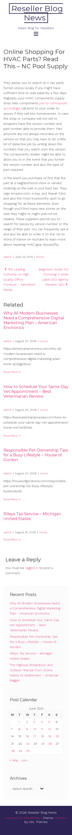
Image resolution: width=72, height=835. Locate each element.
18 (42, 736)
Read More (10, 371)
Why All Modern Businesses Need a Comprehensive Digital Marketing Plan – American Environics (33, 320)
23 (28, 744)
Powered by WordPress (22, 818)
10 (34, 729)
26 (50, 744)
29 (20, 751)
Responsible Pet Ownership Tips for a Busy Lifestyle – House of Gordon (35, 455)
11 (42, 729)
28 (13, 751)
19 (49, 736)
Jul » (24, 760)
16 (27, 736)
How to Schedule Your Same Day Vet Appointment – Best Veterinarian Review (35, 391)
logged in (31, 568)
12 (49, 729)
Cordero (61, 818)
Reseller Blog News (37, 13)
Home (40, 256)
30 (28, 751)
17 (34, 736)
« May (14, 760)
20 (57, 736)
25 (43, 744)
